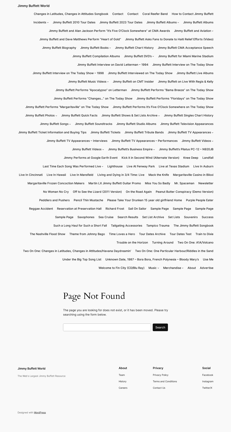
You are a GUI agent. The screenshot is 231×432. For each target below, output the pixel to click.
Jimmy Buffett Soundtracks (93, 124)
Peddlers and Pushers (54, 200)
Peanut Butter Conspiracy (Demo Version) (184, 191)
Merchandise (172, 268)
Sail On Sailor (137, 208)
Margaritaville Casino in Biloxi (193, 174)
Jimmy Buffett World (34, 6)
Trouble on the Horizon (132, 242)
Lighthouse (115, 166)
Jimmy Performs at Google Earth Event (91, 157)
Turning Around (163, 242)
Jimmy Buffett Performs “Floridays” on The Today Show (174, 98)
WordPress (40, 412)
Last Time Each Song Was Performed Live (72, 166)
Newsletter (205, 183)
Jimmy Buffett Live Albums (195, 73)
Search (160, 327)
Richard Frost (115, 208)
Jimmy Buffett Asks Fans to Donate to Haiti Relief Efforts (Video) (169, 39)
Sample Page (160, 208)
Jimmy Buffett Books (94, 47)
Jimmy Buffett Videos (196, 140)
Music (152, 268)
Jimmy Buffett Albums (161, 22)
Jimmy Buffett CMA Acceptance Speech (185, 47)
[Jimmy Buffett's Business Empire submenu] (154, 149)
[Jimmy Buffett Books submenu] (110, 48)
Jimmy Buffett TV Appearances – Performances (144, 140)
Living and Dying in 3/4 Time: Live (120, 174)
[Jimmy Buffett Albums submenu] (178, 22)
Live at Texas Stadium (174, 166)
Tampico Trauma (157, 225)
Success (207, 217)
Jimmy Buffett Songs (54, 124)
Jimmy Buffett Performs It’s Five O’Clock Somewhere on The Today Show (163, 107)
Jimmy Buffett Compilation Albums (96, 56)
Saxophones (85, 217)
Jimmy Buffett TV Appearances (189, 132)
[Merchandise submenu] (182, 268)
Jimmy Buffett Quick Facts (79, 115)
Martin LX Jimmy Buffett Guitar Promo (114, 183)
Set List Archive (153, 217)
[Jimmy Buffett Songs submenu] (70, 124)
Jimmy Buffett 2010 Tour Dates (74, 22)
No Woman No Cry (56, 191)
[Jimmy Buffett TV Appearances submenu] (212, 132)
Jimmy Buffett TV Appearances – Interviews (77, 140)
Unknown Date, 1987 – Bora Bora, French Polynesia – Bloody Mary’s (152, 259)
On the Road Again (139, 191)
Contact (117, 14)
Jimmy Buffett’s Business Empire (130, 149)
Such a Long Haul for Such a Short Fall (80, 225)
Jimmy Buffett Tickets (105, 132)
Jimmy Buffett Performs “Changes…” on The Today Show (93, 98)
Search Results (128, 217)
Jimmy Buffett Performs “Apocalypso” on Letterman (91, 90)
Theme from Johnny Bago (87, 234)
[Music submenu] (158, 268)
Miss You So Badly (157, 183)
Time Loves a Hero (122, 234)
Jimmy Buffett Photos (40, 115)
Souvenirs (191, 217)
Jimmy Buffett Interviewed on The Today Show (140, 73)
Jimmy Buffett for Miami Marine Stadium (185, 56)
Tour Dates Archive (152, 234)
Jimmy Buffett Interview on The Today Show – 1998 (68, 73)
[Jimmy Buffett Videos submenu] (212, 141)
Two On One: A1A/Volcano (195, 242)
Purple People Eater (199, 200)
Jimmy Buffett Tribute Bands (144, 132)
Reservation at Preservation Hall (79, 208)
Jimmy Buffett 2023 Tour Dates (120, 22)
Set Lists (174, 217)
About (192, 268)
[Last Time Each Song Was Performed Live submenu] (102, 166)
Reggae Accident (41, 208)
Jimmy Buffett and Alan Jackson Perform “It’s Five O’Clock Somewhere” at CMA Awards (109, 30)
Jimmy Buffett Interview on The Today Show (182, 64)
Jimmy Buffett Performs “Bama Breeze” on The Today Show (172, 90)
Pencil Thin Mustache (88, 200)
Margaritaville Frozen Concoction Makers (56, 183)
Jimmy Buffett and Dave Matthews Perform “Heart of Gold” (80, 39)
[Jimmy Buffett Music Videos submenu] (108, 81)
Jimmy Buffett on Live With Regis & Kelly (185, 81)
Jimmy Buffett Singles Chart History (188, 115)
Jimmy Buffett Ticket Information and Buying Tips (52, 132)
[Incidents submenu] (48, 22)
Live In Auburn (203, 166)
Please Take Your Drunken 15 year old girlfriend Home (144, 200)
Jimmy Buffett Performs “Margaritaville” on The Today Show (67, 107)
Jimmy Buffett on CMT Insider (133, 81)
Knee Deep (190, 157)
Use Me (208, 259)
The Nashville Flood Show (47, 234)
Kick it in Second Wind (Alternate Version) (150, 157)
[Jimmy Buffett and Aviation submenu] (212, 31)
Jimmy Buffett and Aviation (192, 30)
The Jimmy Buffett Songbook (193, 225)
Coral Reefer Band (155, 14)
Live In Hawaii (56, 174)
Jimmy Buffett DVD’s (138, 56)
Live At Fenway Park (141, 166)
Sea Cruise (105, 217)
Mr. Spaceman (184, 183)
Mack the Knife (158, 174)
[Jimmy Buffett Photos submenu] (56, 115)
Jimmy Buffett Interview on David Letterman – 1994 (112, 64)
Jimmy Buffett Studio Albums (136, 124)
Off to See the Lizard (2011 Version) (97, 191)
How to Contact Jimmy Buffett (192, 14)
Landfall (207, 157)
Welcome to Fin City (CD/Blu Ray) (121, 268)
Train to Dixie (204, 234)
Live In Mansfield (81, 174)
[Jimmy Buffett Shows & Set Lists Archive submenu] (159, 115)
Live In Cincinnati (31, 174)
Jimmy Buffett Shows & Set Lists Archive (129, 115)
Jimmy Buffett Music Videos (87, 81)
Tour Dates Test (180, 234)
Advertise (206, 268)
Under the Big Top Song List (81, 259)
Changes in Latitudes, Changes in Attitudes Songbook (71, 14)
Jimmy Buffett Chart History (134, 47)
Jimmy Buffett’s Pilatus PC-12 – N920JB (186, 149)
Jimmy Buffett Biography (59, 47)
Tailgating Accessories (126, 225)
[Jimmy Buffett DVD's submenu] (153, 56)
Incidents (39, 22)
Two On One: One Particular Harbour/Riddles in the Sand (174, 251)
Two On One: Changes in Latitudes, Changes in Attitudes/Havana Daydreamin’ (77, 251)
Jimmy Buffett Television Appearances (186, 124)
